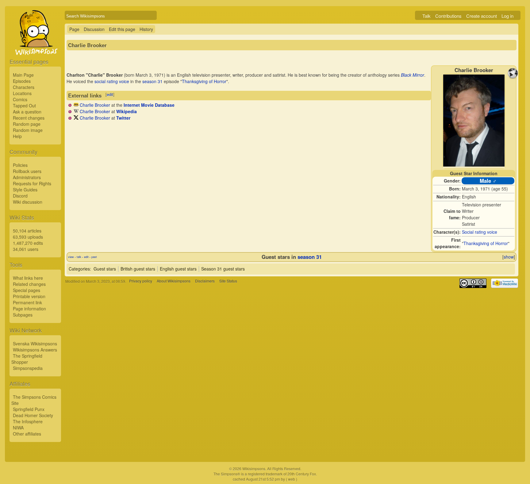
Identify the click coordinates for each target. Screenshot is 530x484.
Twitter (123, 118)
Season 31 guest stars (223, 269)
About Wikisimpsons (173, 281)
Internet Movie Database (149, 105)
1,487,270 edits (28, 243)
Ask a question (27, 112)
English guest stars (178, 269)
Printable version (29, 296)
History (146, 29)
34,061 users (25, 249)
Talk (426, 16)
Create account (481, 16)
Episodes (22, 81)
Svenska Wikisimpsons (35, 343)
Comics (20, 99)
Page (74, 29)
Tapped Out (24, 105)
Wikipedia (126, 111)
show (509, 257)
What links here (28, 278)
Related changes (29, 284)
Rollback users (27, 171)
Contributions (448, 16)
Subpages (23, 315)
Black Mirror (412, 75)
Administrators (27, 177)
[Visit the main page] (35, 47)
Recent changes (28, 118)
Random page (26, 124)
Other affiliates (27, 434)
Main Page (23, 75)
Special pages (26, 290)
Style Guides (25, 189)
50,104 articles (27, 231)
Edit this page (122, 29)
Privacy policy (140, 281)
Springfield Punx (28, 409)
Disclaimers (205, 281)
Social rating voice (479, 232)
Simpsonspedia (28, 368)
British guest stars (138, 269)
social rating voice (111, 81)
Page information (29, 308)
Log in (507, 16)
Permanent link (27, 302)
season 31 (152, 81)
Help (17, 136)
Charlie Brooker (95, 105)
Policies (20, 165)
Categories (79, 269)
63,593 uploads (28, 237)
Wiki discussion (27, 202)
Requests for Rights (32, 183)
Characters (23, 87)
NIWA (18, 427)
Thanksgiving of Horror (485, 243)
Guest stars (105, 269)
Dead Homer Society (33, 415)
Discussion (94, 29)
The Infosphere (28, 421)
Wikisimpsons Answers (35, 350)
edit (110, 94)
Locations (22, 93)
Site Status (228, 281)
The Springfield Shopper (26, 359)
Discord (20, 196)
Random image (28, 130)
